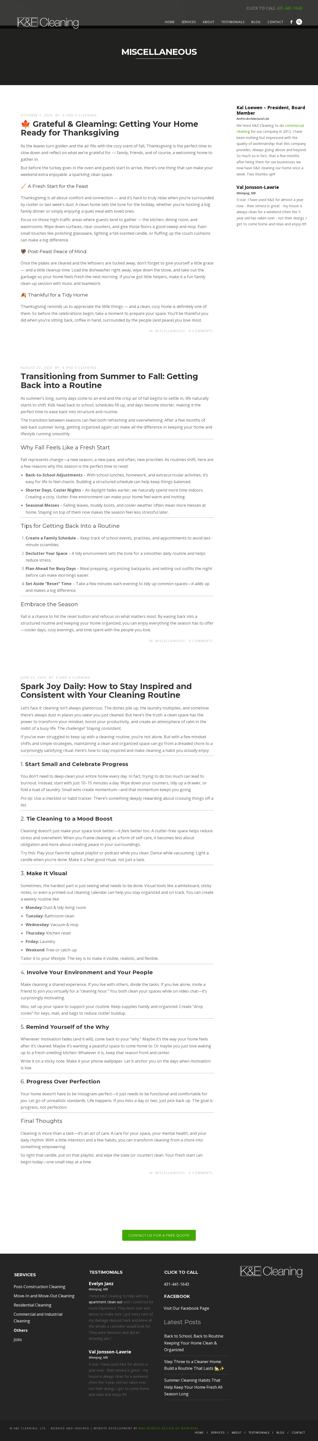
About (208, 22)
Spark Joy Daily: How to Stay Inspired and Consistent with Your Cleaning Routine (106, 690)
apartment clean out (105, 1302)
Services (189, 22)
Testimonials (232, 22)
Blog (256, 22)
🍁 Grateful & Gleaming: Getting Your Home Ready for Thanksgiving (109, 128)
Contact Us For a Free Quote (159, 1235)
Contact (275, 22)
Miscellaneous (170, 331)
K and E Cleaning (80, 115)
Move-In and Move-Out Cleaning (44, 1296)
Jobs (18, 1339)
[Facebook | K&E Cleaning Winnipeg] (291, 22)
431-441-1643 (289, 8)
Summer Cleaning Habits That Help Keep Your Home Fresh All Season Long (193, 1386)
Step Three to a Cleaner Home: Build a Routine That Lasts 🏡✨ (194, 1365)
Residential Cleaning (32, 1305)
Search (299, 22)
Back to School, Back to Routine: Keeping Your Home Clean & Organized (194, 1342)
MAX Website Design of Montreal (169, 1428)
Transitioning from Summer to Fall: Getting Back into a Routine (109, 380)
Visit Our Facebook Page (186, 1308)
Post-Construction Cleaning (39, 1286)
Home (170, 22)
